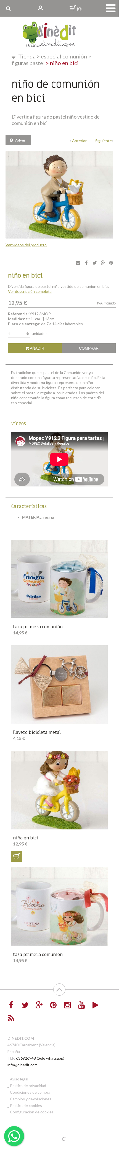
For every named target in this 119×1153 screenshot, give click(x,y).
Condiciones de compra (30, 1092)
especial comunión (62, 56)
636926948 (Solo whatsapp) (40, 1058)
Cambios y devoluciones (30, 1098)
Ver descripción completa (30, 291)
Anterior (79, 140)
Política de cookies (26, 1105)
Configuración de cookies (32, 1112)
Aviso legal (19, 1079)
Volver (19, 140)
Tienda (27, 56)
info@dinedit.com (22, 1064)
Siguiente (103, 140)
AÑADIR (36, 348)
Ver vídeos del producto (26, 244)
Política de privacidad (28, 1085)
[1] (16, 856)
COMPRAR (89, 348)
